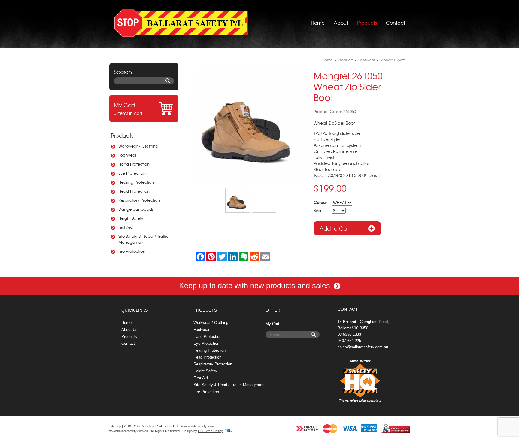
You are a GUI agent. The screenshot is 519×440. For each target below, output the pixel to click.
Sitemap (115, 426)
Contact (395, 22)
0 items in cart (128, 108)
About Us (129, 329)
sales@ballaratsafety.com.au (363, 347)
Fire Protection (131, 251)
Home (318, 22)
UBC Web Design (210, 431)
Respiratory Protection (139, 200)
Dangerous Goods (135, 209)
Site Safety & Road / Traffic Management (143, 239)
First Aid (125, 227)
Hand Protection (134, 164)
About (341, 22)
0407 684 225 (349, 340)
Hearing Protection (136, 182)
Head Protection (134, 191)
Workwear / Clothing (138, 146)
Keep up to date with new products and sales (255, 285)
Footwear (127, 155)
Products (367, 22)
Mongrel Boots (392, 60)
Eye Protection (132, 173)
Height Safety (130, 218)
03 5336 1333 (349, 334)
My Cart (272, 324)
